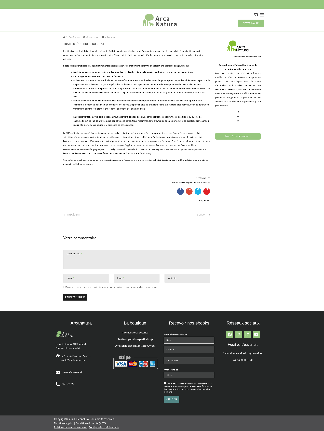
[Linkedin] (247, 334)
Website (172, 278)
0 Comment (110, 37)
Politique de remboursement (70, 427)
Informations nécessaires (175, 334)
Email (120, 278)
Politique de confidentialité (104, 427)
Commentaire (74, 253)
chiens (67, 348)
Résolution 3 (145, 153)
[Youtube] (256, 334)
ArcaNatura (74, 37)
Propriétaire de (171, 369)
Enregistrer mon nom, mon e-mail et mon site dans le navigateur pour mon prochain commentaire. (112, 287)
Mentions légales (64, 423)
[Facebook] (229, 334)
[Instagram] (238, 334)
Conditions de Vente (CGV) (91, 423)
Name (70, 278)
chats (78, 348)
